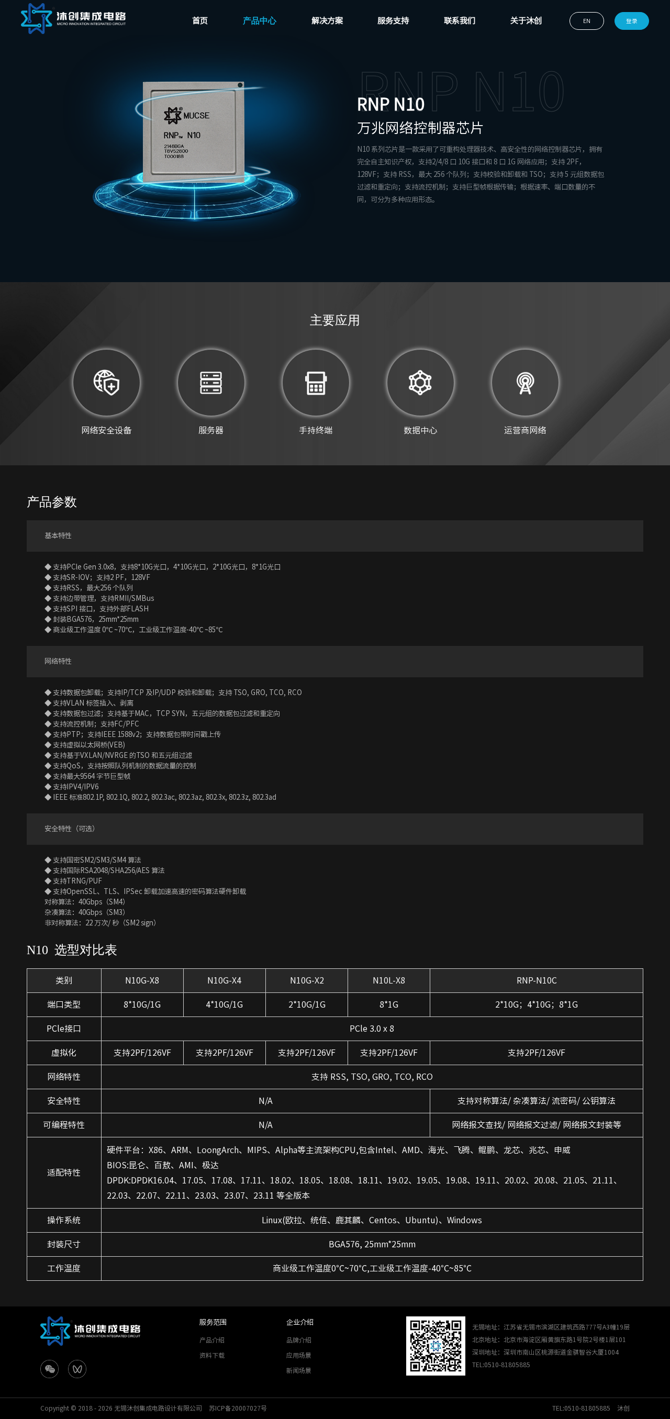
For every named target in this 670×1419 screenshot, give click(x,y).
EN (586, 21)
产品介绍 (212, 1340)
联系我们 (459, 21)
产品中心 (259, 20)
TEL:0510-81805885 (581, 1408)
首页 (200, 21)
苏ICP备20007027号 (238, 1408)
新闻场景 (298, 1370)
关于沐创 (526, 21)
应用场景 (298, 1355)
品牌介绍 (298, 1340)
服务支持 (393, 21)
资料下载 (212, 1355)
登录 (632, 21)
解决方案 (327, 21)
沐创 (623, 1408)
